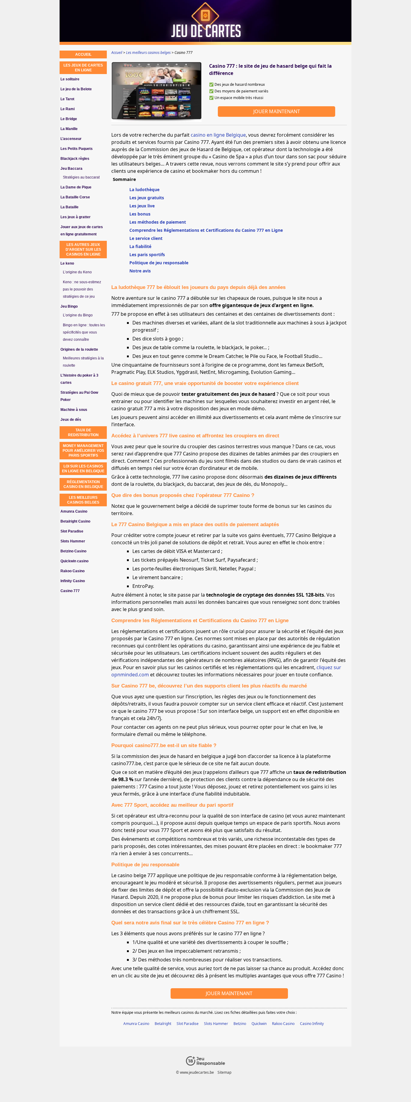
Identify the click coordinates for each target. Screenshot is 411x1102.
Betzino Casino (73, 551)
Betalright (163, 1023)
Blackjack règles (74, 159)
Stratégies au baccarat (81, 177)
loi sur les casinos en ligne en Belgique (83, 468)
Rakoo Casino (283, 1023)
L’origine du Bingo (78, 315)
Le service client (145, 238)
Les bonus (139, 214)
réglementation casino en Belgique (83, 484)
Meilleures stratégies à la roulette (83, 362)
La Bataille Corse (75, 197)
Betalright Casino (75, 521)
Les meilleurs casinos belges (83, 499)
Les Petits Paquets (76, 149)
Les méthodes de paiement (157, 222)
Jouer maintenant (276, 111)
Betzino (239, 1023)
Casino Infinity (312, 1023)
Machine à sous (73, 410)
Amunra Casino (136, 1023)
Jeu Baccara (71, 168)
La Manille (69, 129)
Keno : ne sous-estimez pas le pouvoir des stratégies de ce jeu (82, 289)
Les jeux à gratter (75, 217)
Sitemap (224, 1072)
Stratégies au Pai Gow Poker (79, 396)
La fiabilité (140, 246)
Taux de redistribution (83, 432)
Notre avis (140, 271)
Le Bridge (68, 119)
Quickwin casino (74, 561)
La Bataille (69, 207)
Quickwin (259, 1023)
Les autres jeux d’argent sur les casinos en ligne (83, 249)
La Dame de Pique (75, 187)
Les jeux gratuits (146, 197)
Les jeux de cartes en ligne (83, 67)
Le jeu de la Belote (76, 89)
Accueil (83, 54)
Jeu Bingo (69, 306)
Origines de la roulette (79, 349)
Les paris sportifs (147, 254)
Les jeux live (142, 206)
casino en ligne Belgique (218, 135)
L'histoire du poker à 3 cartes (79, 379)
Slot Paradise (188, 1023)
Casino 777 (70, 591)
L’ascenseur (71, 139)
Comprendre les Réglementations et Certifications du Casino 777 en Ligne (206, 230)
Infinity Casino (72, 581)
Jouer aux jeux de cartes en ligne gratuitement (81, 230)
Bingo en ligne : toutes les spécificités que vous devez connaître (84, 332)
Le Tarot (67, 99)
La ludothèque (144, 189)
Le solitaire (69, 79)
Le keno (67, 263)
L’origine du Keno (77, 272)
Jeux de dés (70, 420)
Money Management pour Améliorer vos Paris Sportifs (83, 451)
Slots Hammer (216, 1023)
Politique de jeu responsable (158, 262)
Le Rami (67, 109)
